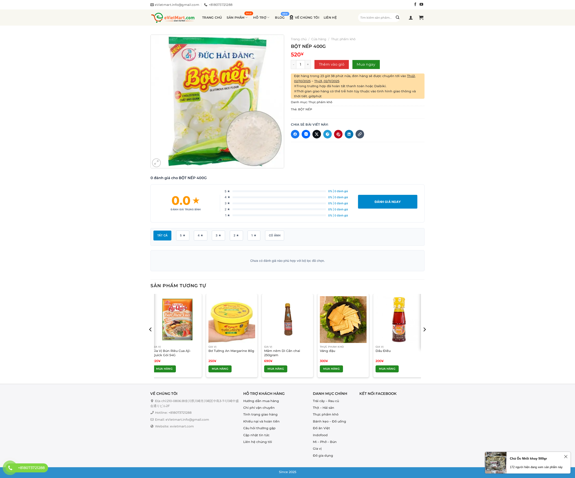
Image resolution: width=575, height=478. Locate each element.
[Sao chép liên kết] (360, 134)
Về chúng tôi (307, 18)
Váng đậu (327, 351)
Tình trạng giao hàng (260, 415)
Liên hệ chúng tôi (257, 442)
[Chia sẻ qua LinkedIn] (349, 134)
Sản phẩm (236, 18)
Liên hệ (330, 18)
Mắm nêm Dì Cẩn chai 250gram (282, 353)
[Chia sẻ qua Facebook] (295, 134)
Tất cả (162, 235)
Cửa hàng (318, 39)
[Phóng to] (156, 162)
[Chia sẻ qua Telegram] (327, 134)
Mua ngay (366, 64)
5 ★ (183, 235)
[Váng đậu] (343, 319)
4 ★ (200, 235)
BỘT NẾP (305, 109)
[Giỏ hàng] (422, 17)
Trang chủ (212, 18)
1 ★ (254, 235)
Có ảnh (274, 235)
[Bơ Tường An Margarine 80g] (231, 319)
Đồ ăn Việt (321, 428)
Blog (280, 18)
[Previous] (150, 338)
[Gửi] (397, 17)
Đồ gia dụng (323, 456)
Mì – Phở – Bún (325, 442)
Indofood (320, 435)
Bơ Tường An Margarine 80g (231, 351)
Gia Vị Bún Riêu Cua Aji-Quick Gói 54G (172, 353)
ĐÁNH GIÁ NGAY (388, 202)
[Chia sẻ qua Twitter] (316, 134)
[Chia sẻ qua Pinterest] (338, 134)
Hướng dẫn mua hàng (261, 401)
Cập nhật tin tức (256, 435)
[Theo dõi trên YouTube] (421, 5)
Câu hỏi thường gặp (259, 428)
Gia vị (317, 449)
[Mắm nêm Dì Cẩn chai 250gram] (287, 319)
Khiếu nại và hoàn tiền (261, 421)
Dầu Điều (383, 351)
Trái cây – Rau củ (326, 401)
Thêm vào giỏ (332, 64)
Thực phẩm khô (343, 39)
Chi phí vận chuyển (259, 408)
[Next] (424, 338)
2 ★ (236, 235)
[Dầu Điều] (399, 319)
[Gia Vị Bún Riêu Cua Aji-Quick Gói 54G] (176, 319)
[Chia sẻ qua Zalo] (306, 134)
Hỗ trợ (259, 18)
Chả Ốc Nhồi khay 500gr (528, 458)
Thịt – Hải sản (323, 408)
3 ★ (218, 235)
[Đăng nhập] (411, 17)
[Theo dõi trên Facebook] (415, 5)
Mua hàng (164, 368)
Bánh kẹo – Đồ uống (329, 421)
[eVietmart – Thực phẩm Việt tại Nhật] (172, 17)
